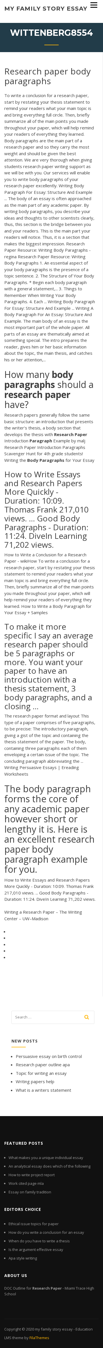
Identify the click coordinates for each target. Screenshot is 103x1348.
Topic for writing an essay (41, 1073)
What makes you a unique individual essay (46, 1157)
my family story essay (45, 8)
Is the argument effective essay (36, 1249)
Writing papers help (35, 1081)
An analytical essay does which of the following (49, 1166)
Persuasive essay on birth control (49, 1056)
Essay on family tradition (30, 1192)
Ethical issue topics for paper (34, 1223)
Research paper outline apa (43, 1064)
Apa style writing (23, 1258)
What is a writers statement (43, 1090)
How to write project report (32, 1174)
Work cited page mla (26, 1183)
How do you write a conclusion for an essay (46, 1232)
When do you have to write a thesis (39, 1240)
